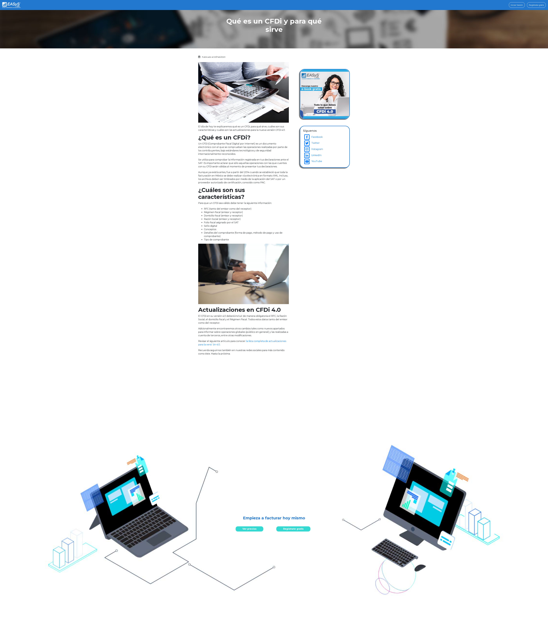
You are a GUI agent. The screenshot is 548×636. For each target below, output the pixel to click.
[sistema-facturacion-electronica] (11, 5)
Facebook (317, 137)
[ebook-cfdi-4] (324, 93)
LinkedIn (316, 155)
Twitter (315, 143)
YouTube (316, 161)
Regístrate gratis (293, 529)
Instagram (317, 149)
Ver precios (249, 529)
